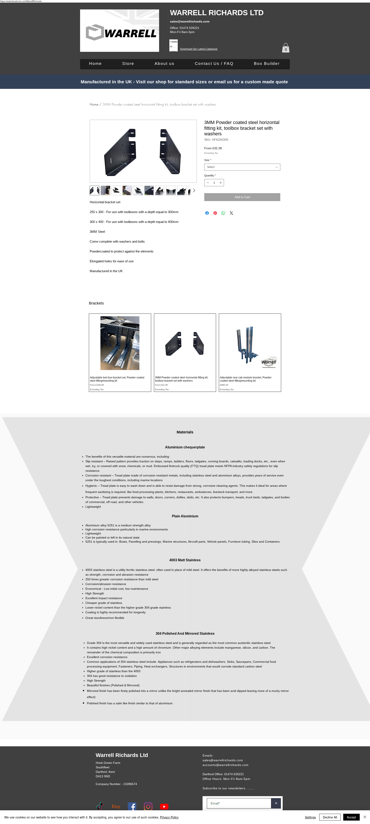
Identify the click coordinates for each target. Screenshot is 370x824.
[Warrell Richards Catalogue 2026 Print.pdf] (173, 45)
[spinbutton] (214, 182)
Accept (351, 817)
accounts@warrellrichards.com (226, 765)
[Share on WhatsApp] (223, 213)
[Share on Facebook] (207, 213)
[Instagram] (148, 806)
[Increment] (221, 182)
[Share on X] (231, 213)
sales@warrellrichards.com (223, 760)
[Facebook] (132, 806)
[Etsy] (116, 806)
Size (207, 160)
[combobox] (242, 167)
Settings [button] (310, 817)
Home (94, 104)
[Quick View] (120, 343)
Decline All (330, 817)
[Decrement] (207, 182)
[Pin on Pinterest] (215, 213)
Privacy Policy (169, 817)
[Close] (364, 817)
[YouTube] (164, 806)
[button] (286, 47)
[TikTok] (100, 806)
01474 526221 (234, 774)
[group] (185, 352)
